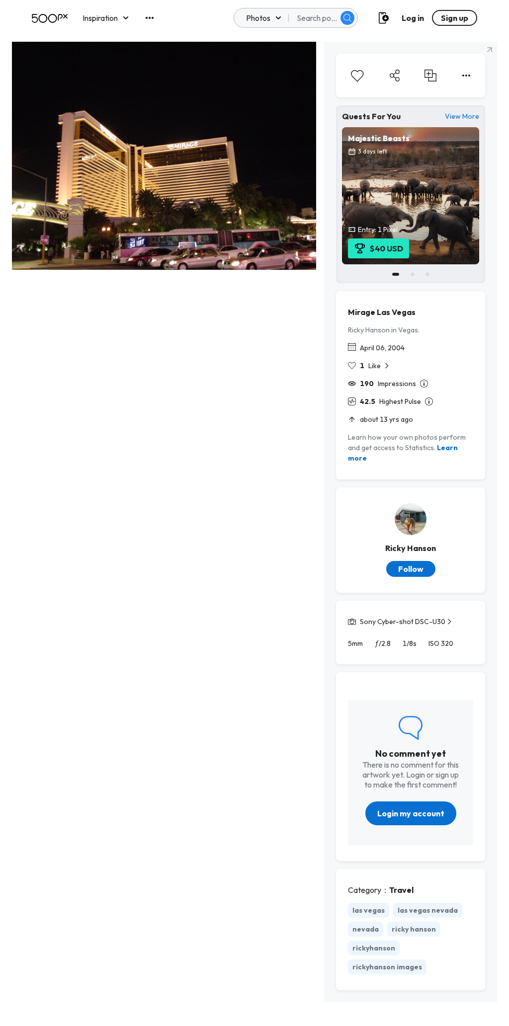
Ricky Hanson (410, 548)
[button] (347, 18)
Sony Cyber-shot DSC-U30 (402, 621)
